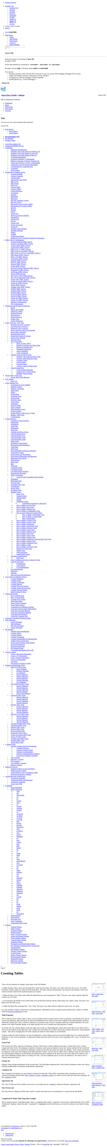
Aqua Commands (22, 353)
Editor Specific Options (18, 771)
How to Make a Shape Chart (26, 541)
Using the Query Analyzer (19, 326)
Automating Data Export (19, 923)
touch (18, 904)
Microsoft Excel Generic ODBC (21, 206)
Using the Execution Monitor (20, 611)
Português (12, 15)
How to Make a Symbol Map (32, 517)
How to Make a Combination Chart (28, 511)
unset (18, 908)
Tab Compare (15, 757)
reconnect (20, 865)
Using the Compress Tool (19, 616)
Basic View (20, 494)
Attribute (14, 573)
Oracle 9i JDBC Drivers (19, 296)
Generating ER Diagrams (19, 614)
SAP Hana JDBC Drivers (19, 272)
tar (17, 900)
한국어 (12, 24)
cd (17, 799)
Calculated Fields (16, 469)
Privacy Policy (19, 1144)
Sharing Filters (21, 498)
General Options (16, 927)
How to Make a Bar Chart (25, 507)
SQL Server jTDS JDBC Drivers (22, 276)
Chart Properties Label (18, 439)
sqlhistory (20, 891)
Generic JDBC (16, 187)
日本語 (12, 17)
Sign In (7, 28)
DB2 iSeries (15, 183)
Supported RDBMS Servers (14, 146)
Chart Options (21, 362)
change (19, 801)
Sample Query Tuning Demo (26, 372)
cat (17, 797)
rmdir (18, 870)
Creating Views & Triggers (20, 586)
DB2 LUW (14, 182)
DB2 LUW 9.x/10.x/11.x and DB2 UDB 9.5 (25, 253)
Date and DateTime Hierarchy (21, 575)
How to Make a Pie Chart (25, 533)
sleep (18, 882)
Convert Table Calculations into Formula (30, 477)
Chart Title (14, 426)
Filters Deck (15, 441)
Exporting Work (16, 490)
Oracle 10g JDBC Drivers (19, 298)
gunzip (19, 842)
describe (19, 825)
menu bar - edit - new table (97, 1049)
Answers (12, 43)
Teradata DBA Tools (17, 740)
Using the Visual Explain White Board (23, 609)
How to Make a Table (24, 545)
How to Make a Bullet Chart (26, 509)
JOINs (13, 392)
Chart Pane (14, 447)
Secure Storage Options (18, 955)
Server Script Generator (18, 603)
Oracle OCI (14, 214)
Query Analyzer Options (19, 934)
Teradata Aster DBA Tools (19, 739)
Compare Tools (10, 744)
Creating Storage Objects (19, 590)
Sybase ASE (15, 223)
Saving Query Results (18, 338)
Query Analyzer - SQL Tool (14, 323)
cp (17, 812)
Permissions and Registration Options (23, 944)
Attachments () (16, 1128)
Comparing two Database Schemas (22, 607)
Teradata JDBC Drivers (18, 291)
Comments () (5, 1128)
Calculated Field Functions (19, 471)
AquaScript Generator (18, 782)
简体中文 (12, 20)
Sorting (19, 500)
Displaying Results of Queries (21, 336)
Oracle (13, 212)
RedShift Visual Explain (24, 373)
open (18, 859)
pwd (18, 863)
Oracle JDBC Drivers (18, 266)
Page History (9, 129)
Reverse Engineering (18, 646)
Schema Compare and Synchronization (23, 746)
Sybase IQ (14, 227)
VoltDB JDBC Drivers (18, 289)
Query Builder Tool (11, 383)
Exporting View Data (18, 485)
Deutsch (12, 10)
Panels (13, 308)
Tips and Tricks (16, 340)
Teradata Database (17, 230)
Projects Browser (16, 317)
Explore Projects (10, 2)
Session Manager (22, 675)
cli (17, 804)
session (19, 880)
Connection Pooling (17, 236)
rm (17, 868)
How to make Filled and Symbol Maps (29, 513)
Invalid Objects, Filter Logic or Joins (23, 413)
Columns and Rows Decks (19, 432)
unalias (19, 906)
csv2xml (19, 819)
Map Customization (28, 518)
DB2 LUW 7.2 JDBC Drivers (21, 249)
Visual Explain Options (18, 940)
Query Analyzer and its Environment (23, 330)
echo (18, 829)
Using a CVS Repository (19, 656)
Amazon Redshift (16, 174)
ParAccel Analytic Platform (20, 215)
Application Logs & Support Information (24, 165)
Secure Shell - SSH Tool (13, 375)
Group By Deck (16, 396)
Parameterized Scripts (18, 334)
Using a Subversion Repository (21, 654)
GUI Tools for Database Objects (16, 577)
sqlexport (20, 889)
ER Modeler (9, 138)
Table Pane (14, 449)
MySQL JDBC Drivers (18, 262)
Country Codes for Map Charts (27, 366)
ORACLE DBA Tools (18, 667)
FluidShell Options (17, 959)
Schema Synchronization (25, 752)
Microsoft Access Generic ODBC (22, 204)
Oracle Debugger (16, 622)
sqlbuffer (19, 885)
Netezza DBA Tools (17, 729)
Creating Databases (17, 579)
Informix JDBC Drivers (18, 261)
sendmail (19, 878)
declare (19, 823)
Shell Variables (16, 915)
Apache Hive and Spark (19, 180)
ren (18, 867)
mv (18, 857)
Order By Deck (16, 400)
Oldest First (9, 1135)
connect (19, 810)
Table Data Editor (16, 601)
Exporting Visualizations (19, 556)
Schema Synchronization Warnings (28, 754)
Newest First (9, 1133)
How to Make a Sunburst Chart (27, 543)
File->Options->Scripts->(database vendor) (39, 1075)
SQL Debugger (10, 620)
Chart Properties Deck (18, 434)
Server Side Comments (18, 332)
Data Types (14, 462)
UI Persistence (15, 417)
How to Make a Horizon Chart (27, 528)
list (17, 850)
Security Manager (22, 680)
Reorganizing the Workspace (20, 445)
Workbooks (14, 422)
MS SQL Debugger (17, 626)
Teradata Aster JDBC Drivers (20, 287)
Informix (14, 195)
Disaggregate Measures (18, 473)
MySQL (13, 208)
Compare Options (16, 931)
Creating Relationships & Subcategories (24, 639)
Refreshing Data (16, 481)
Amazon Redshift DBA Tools (20, 724)
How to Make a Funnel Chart (26, 520)
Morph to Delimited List (24, 347)
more (18, 855)
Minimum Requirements (19, 150)
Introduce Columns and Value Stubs (28, 345)
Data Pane (14, 430)
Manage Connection (17, 389)
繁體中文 (12, 22)
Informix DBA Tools (18, 727)
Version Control (10, 652)
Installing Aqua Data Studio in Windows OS (25, 151)
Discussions (13, 41)
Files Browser (15, 315)
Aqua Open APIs (16, 784)
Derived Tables (16, 405)
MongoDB (14, 197)
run (18, 874)
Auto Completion (22, 351)
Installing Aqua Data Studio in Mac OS (24, 155)
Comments (7, 1077)
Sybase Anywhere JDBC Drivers (22, 281)
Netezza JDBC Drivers (18, 264)
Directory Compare (17, 759)
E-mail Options (16, 953)
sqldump (19, 887)
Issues (11, 37)
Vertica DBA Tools (17, 742)
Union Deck (15, 402)
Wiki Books (13, 39)
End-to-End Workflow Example (27, 756)
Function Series (22, 364)
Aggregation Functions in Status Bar (34, 503)
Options (8, 925)
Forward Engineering (18, 644)
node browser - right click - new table (98, 1012)
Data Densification (17, 569)
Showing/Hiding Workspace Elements (23, 451)
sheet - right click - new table (98, 995)
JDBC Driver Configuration (14, 240)
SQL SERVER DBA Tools (20, 684)
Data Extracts (15, 460)
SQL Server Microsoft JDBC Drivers (23, 278)
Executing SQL (16, 919)
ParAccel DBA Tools (18, 731)
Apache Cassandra (17, 176)
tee (17, 902)
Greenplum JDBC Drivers (19, 259)
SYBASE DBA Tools (18, 695)
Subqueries (14, 404)
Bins (12, 464)
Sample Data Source (23, 554)
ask (18, 793)
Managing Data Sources (19, 458)
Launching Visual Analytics (20, 421)
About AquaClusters (7, 1144)
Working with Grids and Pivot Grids (28, 357)
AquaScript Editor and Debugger (22, 780)
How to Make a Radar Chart (26, 537)
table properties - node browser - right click (98, 1085)
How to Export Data (17, 597)
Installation (9, 148)
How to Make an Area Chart (26, 505)
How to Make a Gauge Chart (26, 522)
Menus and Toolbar (17, 310)
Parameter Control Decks (19, 443)
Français (12, 14)
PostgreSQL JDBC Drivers (20, 270)
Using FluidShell (16, 788)
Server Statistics (22, 669)
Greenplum (14, 193)
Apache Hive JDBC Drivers (20, 247)
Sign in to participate (72, 1141)
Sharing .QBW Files (17, 415)
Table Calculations (17, 475)
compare (19, 808)
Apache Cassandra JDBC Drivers (22, 244)
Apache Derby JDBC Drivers (20, 246)
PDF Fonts (20, 558)
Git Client (14, 661)
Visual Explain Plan (17, 368)
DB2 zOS (14, 185)
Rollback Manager (23, 671)
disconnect (20, 827)
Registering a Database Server (15, 172)
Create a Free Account (12, 26)
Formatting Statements (24, 349)
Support (27, 1144)
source (19, 883)
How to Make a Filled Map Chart (33, 515)
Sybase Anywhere (17, 225)
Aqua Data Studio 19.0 (13, 144)
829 (104, 95)
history (19, 848)
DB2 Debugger (16, 624)
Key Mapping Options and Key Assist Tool (25, 946)
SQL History (9, 379)
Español (12, 12)
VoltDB (13, 234)
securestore (20, 914)
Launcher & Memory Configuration (22, 159)
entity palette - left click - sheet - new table (98, 1031)
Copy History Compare (18, 763)
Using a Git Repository (18, 660)
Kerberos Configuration (18, 302)
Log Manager (21, 673)
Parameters (14, 479)
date (18, 821)
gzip (18, 844)
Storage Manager (22, 678)
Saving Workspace (17, 321)
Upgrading (14, 168)
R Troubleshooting (23, 567)
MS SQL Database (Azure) (20, 200)
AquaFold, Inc (47, 1144)
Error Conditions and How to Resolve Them (25, 560)
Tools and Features (11, 594)
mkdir (18, 853)
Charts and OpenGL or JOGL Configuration (25, 163)
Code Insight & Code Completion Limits (24, 772)
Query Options (16, 407)
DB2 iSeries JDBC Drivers (20, 255)
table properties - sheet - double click (98, 1067)
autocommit (20, 795)
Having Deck (15, 398)
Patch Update (15, 170)
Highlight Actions (22, 501)
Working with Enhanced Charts (27, 358)
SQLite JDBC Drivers (18, 274)
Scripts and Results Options (20, 936)
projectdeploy (21, 861)
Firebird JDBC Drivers (18, 293)
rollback (19, 872)
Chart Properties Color (18, 437)
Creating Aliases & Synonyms (21, 588)
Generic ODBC (16, 189)
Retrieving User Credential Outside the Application (27, 238)
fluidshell (20, 836)
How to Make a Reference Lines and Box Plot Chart (34, 539)
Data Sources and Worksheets (20, 454)
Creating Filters (22, 496)
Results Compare (16, 765)
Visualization (15, 486)
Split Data (14, 466)
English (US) (9, 6)
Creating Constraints (17, 582)
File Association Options (19, 963)
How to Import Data (17, 596)
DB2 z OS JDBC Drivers (19, 257)
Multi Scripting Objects (18, 592)
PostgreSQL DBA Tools (19, 733)
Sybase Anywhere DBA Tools (21, 735)
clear (18, 803)
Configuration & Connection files (22, 166)
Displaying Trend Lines (24, 549)
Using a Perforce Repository (20, 658)
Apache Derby (15, 178)
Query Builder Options (18, 938)
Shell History (15, 917)
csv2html (19, 816)
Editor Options (15, 929)
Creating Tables (10, 140)
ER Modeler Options (18, 949)
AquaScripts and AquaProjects (15, 776)
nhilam (21, 95)
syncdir (19, 897)
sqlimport (20, 893)
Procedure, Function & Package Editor (18, 618)
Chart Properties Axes (18, 436)
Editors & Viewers (11, 767)
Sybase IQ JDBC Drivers (19, 283)
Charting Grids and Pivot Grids (21, 355)
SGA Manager (21, 682)
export (19, 835)
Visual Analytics (10, 419)
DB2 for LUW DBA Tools (20, 714)
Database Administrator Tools (15, 665)
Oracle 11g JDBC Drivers (19, 300)
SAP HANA (15, 219)
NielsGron (15, 1126)
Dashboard (8, 103)
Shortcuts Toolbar (16, 311)
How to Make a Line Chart (25, 530)
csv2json (19, 818)
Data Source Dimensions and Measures (24, 456)
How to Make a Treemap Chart (27, 547)
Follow (100, 95)
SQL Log (14, 381)
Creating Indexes (16, 584)
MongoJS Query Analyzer (19, 328)
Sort (2, 1130)
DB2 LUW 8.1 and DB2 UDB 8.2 (22, 251)
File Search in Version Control (21, 663)
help (18, 846)
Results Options (16, 932)
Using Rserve (21, 565)
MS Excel (14, 198)
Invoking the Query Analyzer (20, 325)
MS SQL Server (16, 202)
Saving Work (15, 488)
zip (17, 912)
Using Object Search (17, 605)
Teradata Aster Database (19, 229)
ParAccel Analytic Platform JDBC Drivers (25, 268)
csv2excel (20, 814)
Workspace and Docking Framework (17, 306)
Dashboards (15, 428)
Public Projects (14, 44)
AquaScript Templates (18, 778)
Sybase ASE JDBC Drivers (20, 279)
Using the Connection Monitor (21, 612)
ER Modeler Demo (17, 648)
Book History (13, 133)
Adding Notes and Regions (20, 641)
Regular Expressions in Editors (21, 774)
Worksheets (14, 424)
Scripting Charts (22, 360)
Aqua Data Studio (9, 95)
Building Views (16, 492)
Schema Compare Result (25, 750)
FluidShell (8, 786)
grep (18, 840)
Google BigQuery (17, 191)
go (17, 838)
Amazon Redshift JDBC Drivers (21, 242)
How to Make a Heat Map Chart (27, 526)
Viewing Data (15, 483)
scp (18, 876)
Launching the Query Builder (20, 385)
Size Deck (14, 571)
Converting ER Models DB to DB (22, 650)
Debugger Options (17, 961)
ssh (18, 895)
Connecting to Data (17, 453)
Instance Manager (22, 676)
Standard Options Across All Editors (23, 769)
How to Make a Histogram (25, 524)
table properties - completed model (97, 1103)
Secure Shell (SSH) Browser (20, 377)
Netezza (13, 210)
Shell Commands (16, 789)
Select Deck (15, 390)
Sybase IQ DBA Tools (18, 737)
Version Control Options (19, 951)
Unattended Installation (18, 157)
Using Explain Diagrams (25, 370)
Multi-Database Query (18, 409)
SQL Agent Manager (23, 693)
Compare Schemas (23, 748)
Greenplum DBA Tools (18, 725)
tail (17, 899)
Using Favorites (16, 411)
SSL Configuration (17, 304)
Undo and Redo (22, 552)
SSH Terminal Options (18, 957)
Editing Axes (21, 550)
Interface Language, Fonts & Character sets (25, 161)
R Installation (21, 564)
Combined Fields (16, 468)
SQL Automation (16, 342)
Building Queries (16, 387)
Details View (15, 319)
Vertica (13, 232)
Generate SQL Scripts (18, 599)
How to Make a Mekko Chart (26, 532)
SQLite (13, 221)
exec (18, 833)
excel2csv (20, 831)
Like (2, 968)
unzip (18, 910)
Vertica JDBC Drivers (18, 285)
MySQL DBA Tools (17, 705)
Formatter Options (17, 942)
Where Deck (15, 394)
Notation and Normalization (20, 631)
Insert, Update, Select (24, 343)
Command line (15, 947)
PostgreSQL (15, 217)
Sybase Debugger (16, 628)
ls (17, 851)
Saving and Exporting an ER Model (22, 643)
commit (19, 806)
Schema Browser (16, 313)
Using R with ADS (17, 562)
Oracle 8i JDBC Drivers (19, 294)
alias (18, 791)
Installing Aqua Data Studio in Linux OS (24, 153)
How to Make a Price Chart (26, 535)
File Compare (15, 761)
